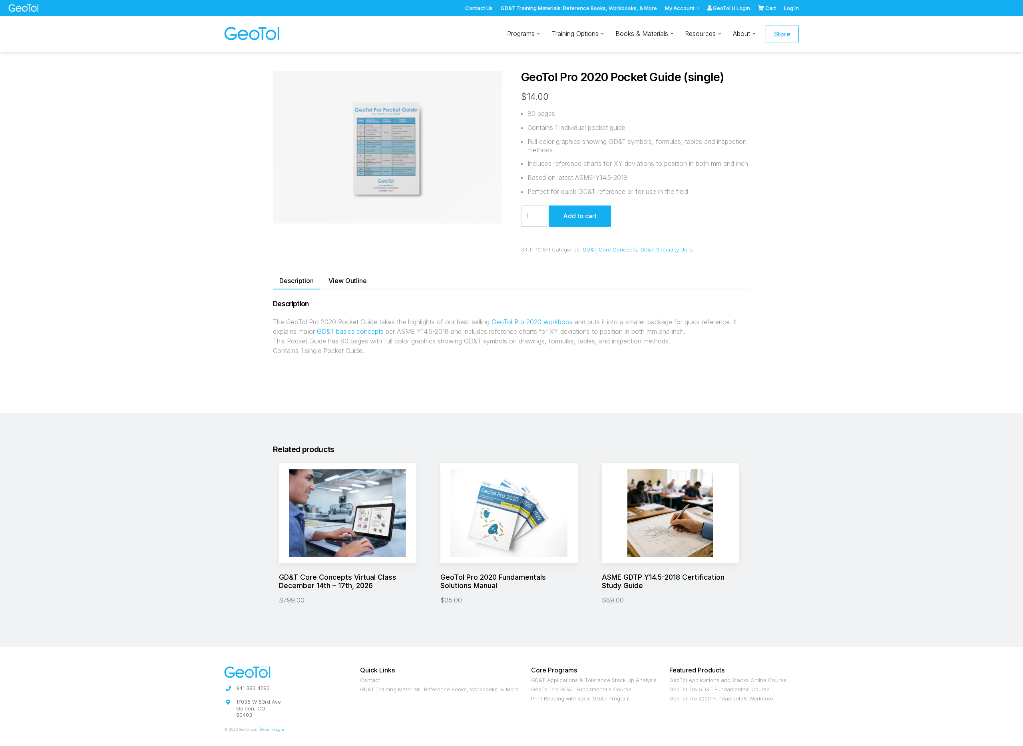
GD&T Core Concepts (610, 250)
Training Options (576, 34)
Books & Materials (642, 34)
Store (782, 34)
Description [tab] (296, 281)
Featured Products (696, 670)
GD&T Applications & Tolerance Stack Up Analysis (594, 680)
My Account (680, 8)
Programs (522, 34)
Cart (770, 8)
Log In (791, 8)
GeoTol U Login (731, 8)
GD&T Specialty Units (666, 250)
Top (240, 8)
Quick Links (377, 670)
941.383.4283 (253, 688)
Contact (370, 680)
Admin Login (272, 729)
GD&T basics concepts (350, 331)
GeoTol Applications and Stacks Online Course (727, 680)
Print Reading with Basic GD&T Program (580, 699)
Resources (701, 34)
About (742, 34)
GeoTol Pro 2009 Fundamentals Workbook (721, 699)
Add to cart (580, 216)
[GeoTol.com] (252, 34)
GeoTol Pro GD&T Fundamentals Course (581, 689)
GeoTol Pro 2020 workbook (532, 322)
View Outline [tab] (347, 281)
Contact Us (479, 8)
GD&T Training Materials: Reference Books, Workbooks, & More (579, 8)
